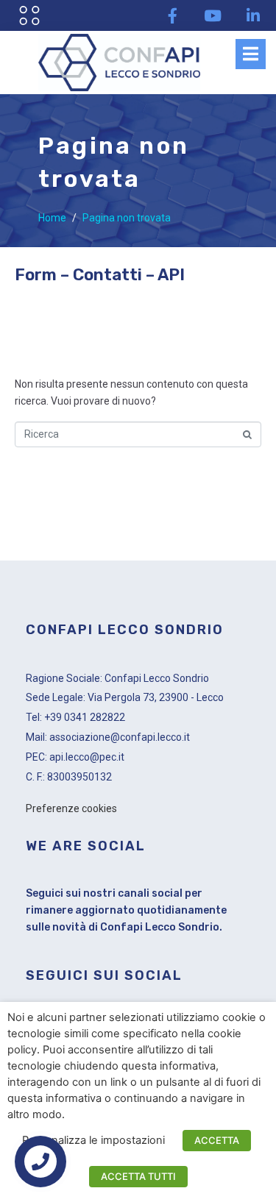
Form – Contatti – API (100, 275)
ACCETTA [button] (216, 1140)
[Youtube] (212, 15)
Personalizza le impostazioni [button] (93, 1140)
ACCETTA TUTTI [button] (138, 1176)
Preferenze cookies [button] (71, 808)
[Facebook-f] (172, 15)
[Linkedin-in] (253, 15)
